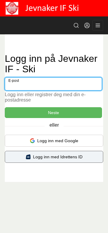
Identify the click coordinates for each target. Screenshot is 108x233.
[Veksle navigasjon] (97, 25)
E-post (13, 81)
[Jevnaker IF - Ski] (54, 8)
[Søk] (76, 25)
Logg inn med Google (57, 140)
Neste (53, 112)
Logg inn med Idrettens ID (57, 156)
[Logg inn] (87, 25)
